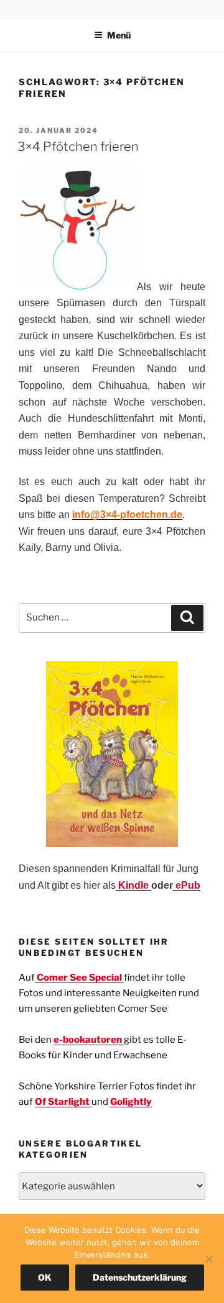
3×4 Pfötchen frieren (78, 146)
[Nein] (208, 1259)
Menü (119, 35)
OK (45, 1277)
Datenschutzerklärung (140, 1277)
